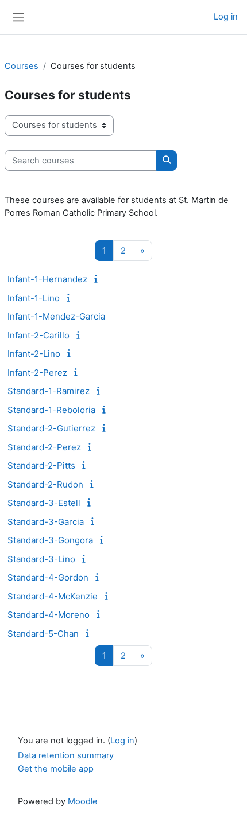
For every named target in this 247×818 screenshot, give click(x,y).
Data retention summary (66, 755)
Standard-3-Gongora (50, 540)
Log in (226, 16)
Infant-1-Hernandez (47, 279)
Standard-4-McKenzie (52, 596)
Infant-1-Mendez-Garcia (56, 316)
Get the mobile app (56, 769)
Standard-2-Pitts (41, 465)
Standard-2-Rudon (45, 484)
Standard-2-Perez (44, 447)
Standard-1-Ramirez (48, 390)
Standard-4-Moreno (48, 614)
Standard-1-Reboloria (51, 409)
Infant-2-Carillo (38, 335)
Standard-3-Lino (41, 559)
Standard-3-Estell (43, 502)
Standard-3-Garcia (45, 521)
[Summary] (97, 279)
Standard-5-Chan (43, 633)
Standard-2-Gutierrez (51, 428)
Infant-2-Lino (33, 353)
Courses (21, 66)
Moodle (83, 801)
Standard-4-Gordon (47, 577)
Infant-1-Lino (33, 298)
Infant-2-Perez (37, 372)
